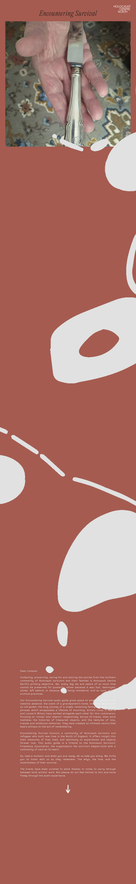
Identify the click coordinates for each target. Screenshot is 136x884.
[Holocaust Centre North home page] (122, 9)
